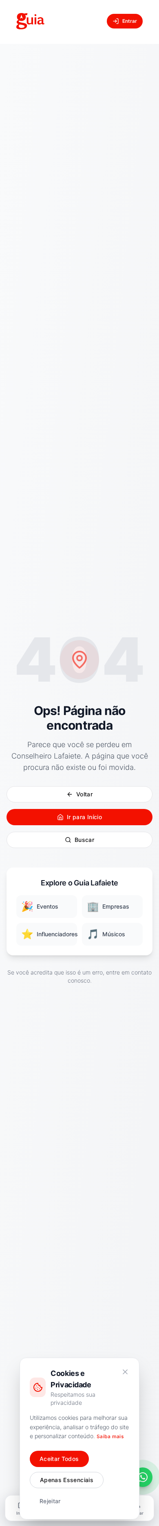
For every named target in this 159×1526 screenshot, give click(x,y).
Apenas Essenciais (66, 1479)
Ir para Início (84, 816)
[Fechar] (125, 1372)
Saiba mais (110, 1436)
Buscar (84, 839)
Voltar (84, 794)
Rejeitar (50, 1501)
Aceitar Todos (59, 1458)
